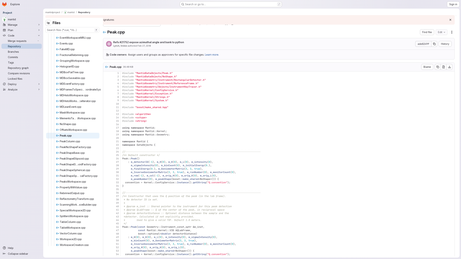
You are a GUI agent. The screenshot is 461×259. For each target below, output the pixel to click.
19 (117, 134)
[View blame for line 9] (106, 100)
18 (117, 131)
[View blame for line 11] (106, 107)
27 (117, 161)
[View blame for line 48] (106, 233)
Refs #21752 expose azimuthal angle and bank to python (148, 42)
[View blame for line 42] (106, 213)
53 (117, 250)
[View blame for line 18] (106, 131)
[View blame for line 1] (106, 73)
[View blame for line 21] (106, 141)
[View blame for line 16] (106, 124)
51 (117, 244)
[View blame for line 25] (106, 155)
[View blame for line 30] (106, 172)
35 (117, 189)
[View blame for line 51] (106, 244)
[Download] (449, 67)
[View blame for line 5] (106, 86)
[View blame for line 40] (106, 206)
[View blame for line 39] (106, 203)
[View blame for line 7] (106, 93)
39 (117, 203)
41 (117, 209)
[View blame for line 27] (106, 162)
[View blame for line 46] (106, 227)
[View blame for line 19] (106, 134)
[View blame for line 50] (106, 240)
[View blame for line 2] (106, 76)
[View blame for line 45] (106, 223)
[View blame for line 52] (106, 247)
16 (117, 124)
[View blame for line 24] (106, 151)
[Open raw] (443, 67)
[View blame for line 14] (106, 117)
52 (117, 247)
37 (117, 196)
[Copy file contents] (437, 67)
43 (117, 216)
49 (117, 237)
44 (117, 220)
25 (117, 155)
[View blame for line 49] (106, 237)
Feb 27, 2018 (144, 45)
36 (117, 192)
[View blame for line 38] (106, 199)
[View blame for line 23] (106, 148)
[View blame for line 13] (106, 114)
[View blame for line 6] (106, 90)
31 (117, 175)
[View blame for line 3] (106, 80)
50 (117, 240)
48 (117, 233)
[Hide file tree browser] (48, 23)
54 (117, 254)
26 (117, 158)
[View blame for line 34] (106, 186)
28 (117, 165)
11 (117, 107)
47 (117, 230)
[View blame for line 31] (106, 175)
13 (117, 114)
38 (117, 199)
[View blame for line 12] (106, 110)
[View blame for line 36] (106, 192)
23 (117, 148)
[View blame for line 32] (106, 179)
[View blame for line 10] (106, 104)
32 (117, 179)
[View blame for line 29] (106, 169)
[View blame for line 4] (106, 83)
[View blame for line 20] (106, 138)
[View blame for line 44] (106, 220)
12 (117, 110)
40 (117, 206)
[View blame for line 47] (106, 230)
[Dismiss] (450, 20)
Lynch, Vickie (120, 45)
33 (117, 182)
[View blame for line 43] (106, 216)
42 (117, 213)
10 (117, 103)
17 (117, 127)
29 (117, 168)
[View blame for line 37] (106, 196)
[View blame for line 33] (106, 182)
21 (117, 141)
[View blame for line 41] (106, 210)
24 (117, 151)
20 (117, 138)
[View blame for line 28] (106, 165)
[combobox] (72, 30)
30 (117, 172)
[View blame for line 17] (106, 128)
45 (117, 223)
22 (117, 144)
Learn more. (212, 54)
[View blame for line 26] (106, 158)
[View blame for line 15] (106, 121)
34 (117, 185)
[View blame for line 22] (106, 145)
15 (117, 120)
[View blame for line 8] (106, 97)
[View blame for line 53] (106, 251)
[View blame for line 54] (106, 254)
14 (117, 117)
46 (117, 226)
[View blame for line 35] (106, 189)
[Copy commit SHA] (434, 44)
